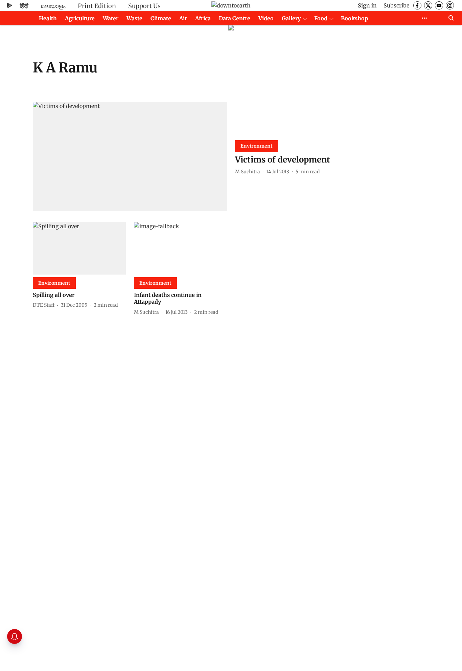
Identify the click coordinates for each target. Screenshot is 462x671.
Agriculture (80, 18)
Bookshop (354, 18)
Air (183, 18)
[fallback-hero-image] (130, 156)
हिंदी (24, 6)
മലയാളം (53, 6)
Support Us (144, 6)
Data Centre (234, 18)
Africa (203, 18)
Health (48, 18)
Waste (134, 18)
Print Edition (97, 6)
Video (266, 18)
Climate (161, 18)
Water (110, 18)
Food (320, 18)
